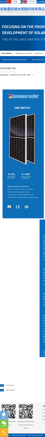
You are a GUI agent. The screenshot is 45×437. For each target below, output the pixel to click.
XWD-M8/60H (10, 390)
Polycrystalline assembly (35, 435)
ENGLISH (31, 2)
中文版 (14, 2)
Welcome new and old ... (25, 53)
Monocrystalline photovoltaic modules (14, 60)
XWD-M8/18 (10, 385)
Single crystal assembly (18, 435)
